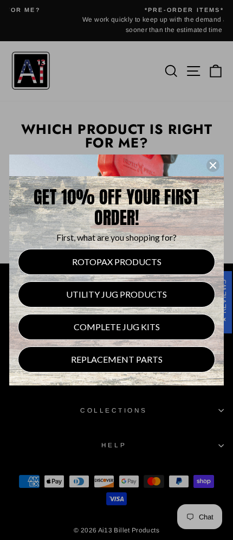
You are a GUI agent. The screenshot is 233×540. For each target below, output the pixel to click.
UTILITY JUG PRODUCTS (116, 294)
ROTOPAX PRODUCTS (116, 261)
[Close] (212, 165)
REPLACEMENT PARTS (117, 359)
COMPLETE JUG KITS (117, 327)
